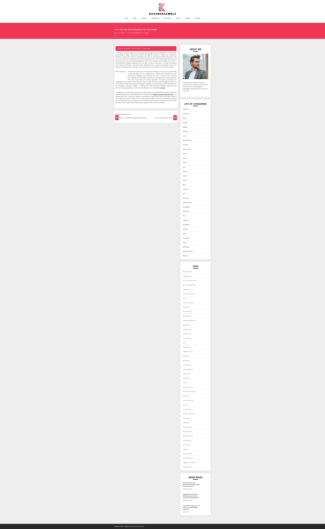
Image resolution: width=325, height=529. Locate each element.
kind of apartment (187, 338)
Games (135, 18)
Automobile (186, 114)
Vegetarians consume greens (189, 462)
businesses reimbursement (189, 294)
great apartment (186, 325)
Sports (185, 234)
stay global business (187, 431)
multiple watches (187, 374)
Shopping (197, 18)
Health (178, 18)
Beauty (185, 118)
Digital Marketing (187, 140)
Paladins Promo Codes (188, 387)
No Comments (146, 48)
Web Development (188, 251)
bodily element (186, 289)
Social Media (186, 225)
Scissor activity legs (187, 427)
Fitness (185, 162)
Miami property (186, 360)
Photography (186, 207)
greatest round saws (187, 329)
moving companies (187, 365)
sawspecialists (186, 422)
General (138, 48)
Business (185, 131)
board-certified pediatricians (189, 285)
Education (185, 145)
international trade (187, 334)
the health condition (187, 453)
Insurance (185, 189)
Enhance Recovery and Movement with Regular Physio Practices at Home (191, 484)
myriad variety (186, 378)
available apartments (187, 271)
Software (185, 229)
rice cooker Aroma (187, 409)
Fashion (144, 18)
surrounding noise (187, 440)
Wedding (185, 256)
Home (126, 18)
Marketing (185, 198)
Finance (187, 18)
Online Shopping (187, 202)
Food (184, 167)
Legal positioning (186, 347)
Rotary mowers (186, 418)
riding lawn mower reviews (189, 413)
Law (184, 194)
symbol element (186, 445)
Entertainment (187, 149)
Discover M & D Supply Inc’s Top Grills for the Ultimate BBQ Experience (191, 507)
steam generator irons (188, 436)
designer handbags (187, 311)
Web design (186, 247)
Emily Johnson (122, 48)
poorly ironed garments (188, 400)
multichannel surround (188, 369)
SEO (184, 216)
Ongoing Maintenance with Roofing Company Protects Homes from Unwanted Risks (190, 496)
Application (186, 109)
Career (184, 136)
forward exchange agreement (189, 320)
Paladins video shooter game (189, 391)
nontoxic (185, 382)
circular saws (185, 307)
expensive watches (187, 316)
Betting (185, 123)
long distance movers (187, 351)
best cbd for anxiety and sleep (189, 280)
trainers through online (188, 458)
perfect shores (186, 396)
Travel (184, 242)
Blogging (185, 127)
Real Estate (167, 18)
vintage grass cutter (187, 467)
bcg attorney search (187, 276)
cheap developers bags (188, 303)
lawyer (184, 342)
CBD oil (184, 298)
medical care (186, 356)
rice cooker (185, 405)
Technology (155, 18)
